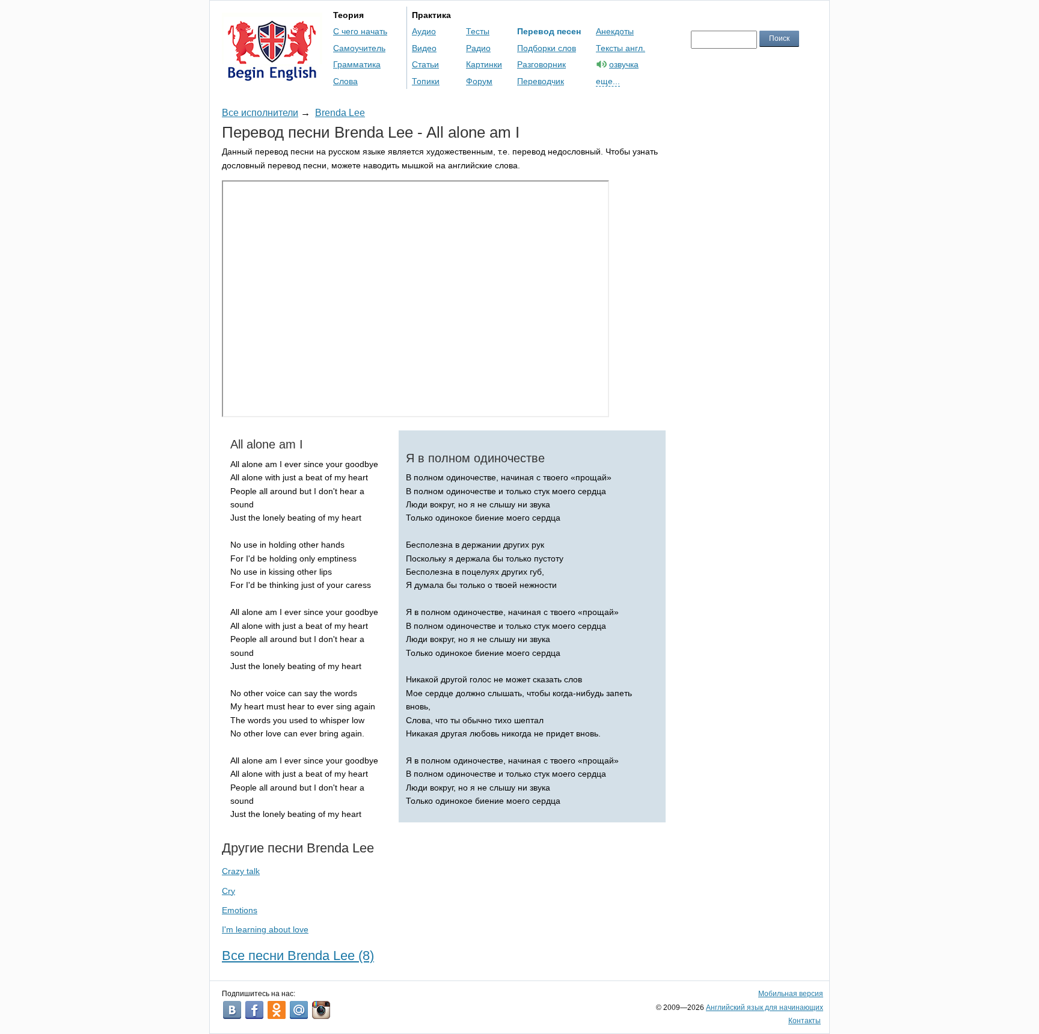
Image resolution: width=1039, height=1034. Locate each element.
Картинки (484, 64)
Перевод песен (549, 31)
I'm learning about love (265, 929)
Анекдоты (615, 31)
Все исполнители (260, 113)
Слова (345, 81)
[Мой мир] (299, 1010)
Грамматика (357, 64)
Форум (479, 81)
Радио (478, 48)
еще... (608, 81)
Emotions (239, 910)
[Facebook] (254, 1010)
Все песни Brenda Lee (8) (298, 955)
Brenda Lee (340, 113)
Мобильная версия (790, 994)
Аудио (424, 31)
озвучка (624, 64)
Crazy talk (241, 871)
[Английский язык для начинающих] (272, 75)
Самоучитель (359, 48)
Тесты (477, 31)
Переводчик (540, 81)
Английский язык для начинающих (764, 1007)
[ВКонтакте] (232, 1010)
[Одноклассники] (277, 1010)
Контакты (804, 1021)
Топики (426, 81)
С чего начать (360, 31)
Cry (228, 891)
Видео (424, 48)
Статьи (425, 64)
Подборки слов (546, 48)
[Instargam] (321, 1010)
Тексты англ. (620, 48)
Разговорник (541, 64)
